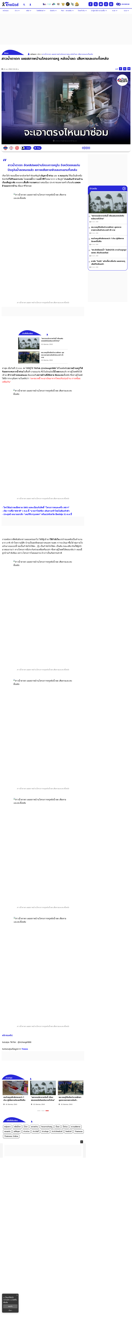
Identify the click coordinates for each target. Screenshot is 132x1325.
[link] (43, 343)
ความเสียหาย (75, 1127)
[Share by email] (128, 68)
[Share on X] (124, 68)
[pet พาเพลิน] (58, 4)
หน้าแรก (33, 54)
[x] (96, 4)
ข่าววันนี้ (36, 1131)
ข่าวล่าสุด (45, 1131)
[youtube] (101, 4)
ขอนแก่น (7, 1131)
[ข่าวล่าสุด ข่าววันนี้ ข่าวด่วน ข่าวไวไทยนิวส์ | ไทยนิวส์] (11, 4)
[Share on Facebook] (120, 68)
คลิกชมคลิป (7, 1035)
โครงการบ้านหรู (46, 1127)
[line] (111, 4)
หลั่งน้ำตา (17, 1127)
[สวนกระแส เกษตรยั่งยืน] (72, 4)
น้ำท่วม (65, 1127)
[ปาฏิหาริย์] (68, 4)
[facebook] (90, 4)
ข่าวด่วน (26, 1131)
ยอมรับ (10, 1306)
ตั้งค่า (10, 1310)
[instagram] (106, 4)
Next (83, 1078)
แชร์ (116, 69)
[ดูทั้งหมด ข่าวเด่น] (124, 188)
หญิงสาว (7, 1127)
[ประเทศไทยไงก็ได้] (77, 4)
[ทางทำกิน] (63, 4)
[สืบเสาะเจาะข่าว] (44, 4)
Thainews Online (11, 1136)
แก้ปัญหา (17, 1131)
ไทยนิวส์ (68, 1131)
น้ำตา (26, 1127)
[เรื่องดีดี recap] (49, 4)
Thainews (78, 1131)
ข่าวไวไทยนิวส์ (57, 1131)
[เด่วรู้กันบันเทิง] (54, 4)
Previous (80, 1078)
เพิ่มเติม (5, 1302)
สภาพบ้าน (34, 1127)
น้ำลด (58, 1127)
